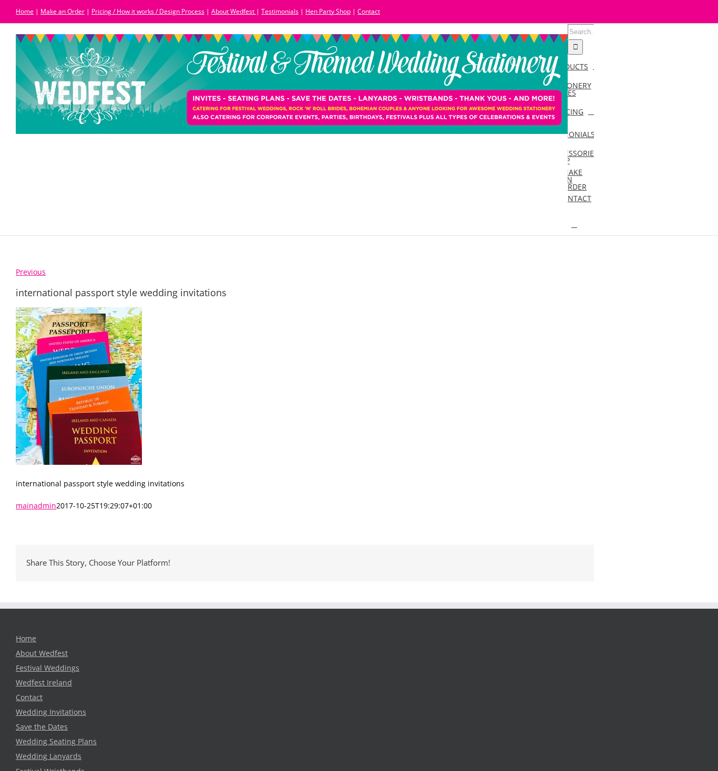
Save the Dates (42, 727)
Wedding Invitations (51, 712)
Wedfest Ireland (44, 682)
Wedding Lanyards (48, 756)
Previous (31, 272)
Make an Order (62, 11)
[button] (574, 224)
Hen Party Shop (328, 11)
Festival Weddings (47, 668)
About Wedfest (233, 11)
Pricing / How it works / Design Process (147, 11)
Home (25, 11)
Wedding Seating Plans (56, 741)
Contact (368, 11)
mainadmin (36, 505)
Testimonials (280, 11)
